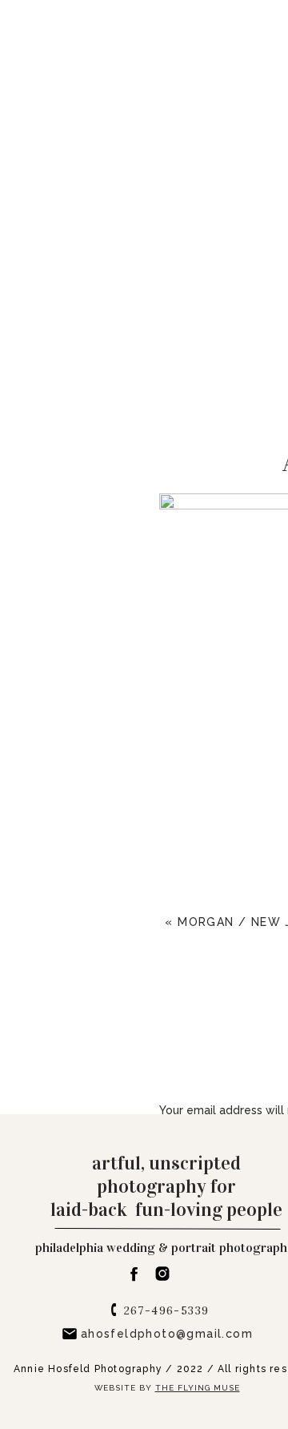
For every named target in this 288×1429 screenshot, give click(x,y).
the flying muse (197, 1387)
